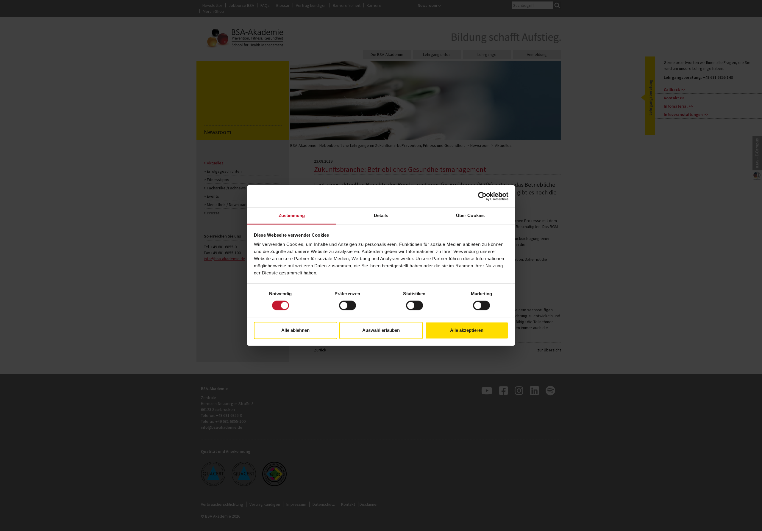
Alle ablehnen (295, 330)
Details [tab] (381, 215)
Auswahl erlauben (381, 330)
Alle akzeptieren (466, 330)
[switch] (347, 305)
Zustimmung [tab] (292, 215)
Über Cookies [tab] (470, 215)
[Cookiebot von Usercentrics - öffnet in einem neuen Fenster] (482, 196)
